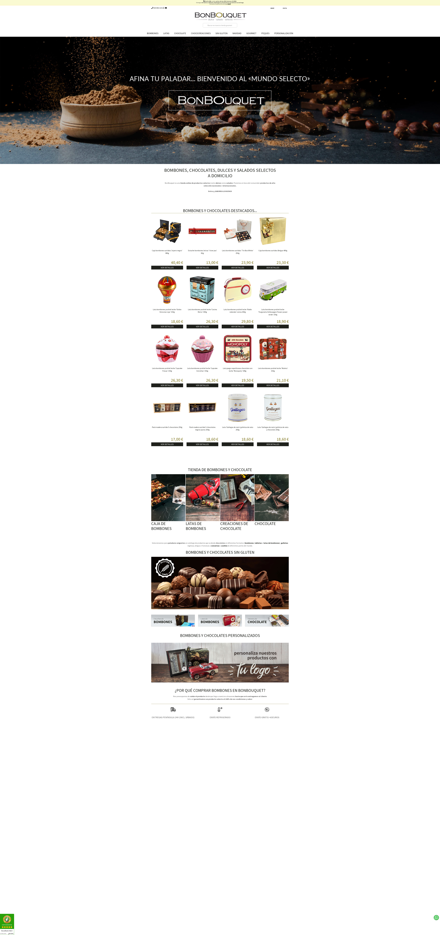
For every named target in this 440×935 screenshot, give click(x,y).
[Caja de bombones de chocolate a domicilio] (168, 497)
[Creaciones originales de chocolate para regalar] (237, 497)
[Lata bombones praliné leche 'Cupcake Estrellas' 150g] (202, 349)
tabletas (258, 543)
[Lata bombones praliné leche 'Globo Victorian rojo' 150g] (167, 290)
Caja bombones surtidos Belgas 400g (272, 250)
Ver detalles (167, 267)
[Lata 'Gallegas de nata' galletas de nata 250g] (238, 408)
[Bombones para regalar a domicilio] (173, 620)
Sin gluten (222, 33)
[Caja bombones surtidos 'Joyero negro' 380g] (167, 231)
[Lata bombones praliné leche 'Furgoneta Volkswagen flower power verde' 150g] (273, 290)
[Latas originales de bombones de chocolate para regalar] (203, 497)
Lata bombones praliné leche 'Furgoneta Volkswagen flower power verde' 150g (272, 312)
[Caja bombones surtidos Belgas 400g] (273, 231)
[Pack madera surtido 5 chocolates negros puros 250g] (202, 408)
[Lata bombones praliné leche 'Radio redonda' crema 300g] (238, 290)
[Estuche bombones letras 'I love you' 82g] (202, 231)
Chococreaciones (201, 33)
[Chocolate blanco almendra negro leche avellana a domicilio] (272, 497)
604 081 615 (157, 8)
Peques (265, 33)
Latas (166, 33)
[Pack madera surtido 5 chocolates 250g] (167, 408)
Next (438, 99)
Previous (2, 99)
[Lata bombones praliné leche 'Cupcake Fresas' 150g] (167, 349)
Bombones (152, 33)
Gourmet (251, 33)
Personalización (283, 33)
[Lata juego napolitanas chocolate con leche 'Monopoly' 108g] (238, 349)
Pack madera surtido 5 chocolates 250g (167, 427)
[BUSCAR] (235, 25)
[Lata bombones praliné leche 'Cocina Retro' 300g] (202, 290)
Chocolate (180, 33)
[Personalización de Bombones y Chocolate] (220, 662)
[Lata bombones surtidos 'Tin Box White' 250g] (238, 231)
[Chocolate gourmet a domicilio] (267, 620)
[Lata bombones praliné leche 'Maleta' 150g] (273, 349)
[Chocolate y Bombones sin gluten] (220, 583)
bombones (249, 543)
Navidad (236, 33)
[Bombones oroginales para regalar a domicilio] (220, 620)
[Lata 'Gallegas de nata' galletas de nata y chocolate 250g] (273, 408)
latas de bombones (272, 543)
